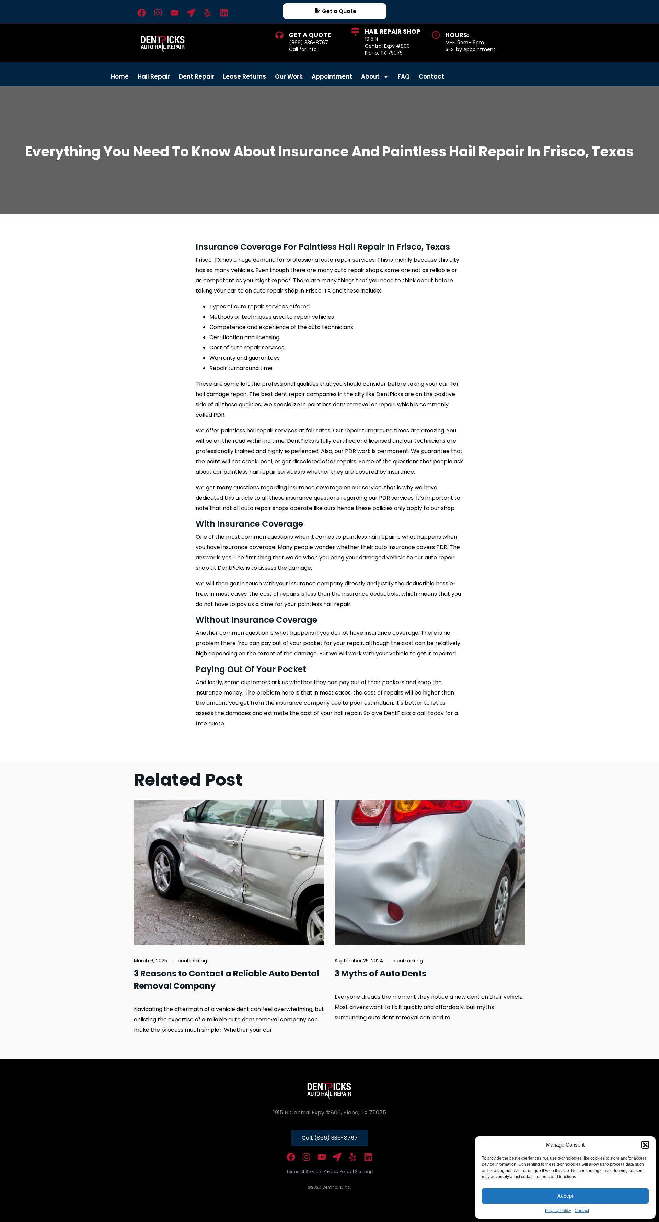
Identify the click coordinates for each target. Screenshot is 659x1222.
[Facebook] (141, 13)
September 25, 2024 (359, 960)
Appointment (332, 76)
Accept (565, 1196)
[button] (645, 1144)
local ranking (192, 960)
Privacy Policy (558, 1210)
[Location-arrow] (191, 13)
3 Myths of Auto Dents (380, 973)
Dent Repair (196, 76)
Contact (582, 1210)
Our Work (289, 76)
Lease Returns (244, 76)
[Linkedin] (224, 13)
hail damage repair (221, 394)
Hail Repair (154, 76)
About (370, 76)
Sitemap (364, 1171)
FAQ (404, 76)
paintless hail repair (247, 431)
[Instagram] (158, 13)
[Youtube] (174, 13)
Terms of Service (303, 1171)
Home (120, 76)
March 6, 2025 (150, 960)
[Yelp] (207, 13)
